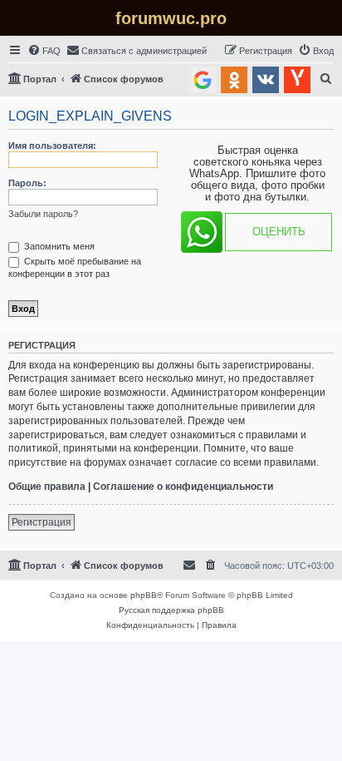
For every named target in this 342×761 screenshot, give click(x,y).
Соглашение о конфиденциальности (183, 486)
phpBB (143, 595)
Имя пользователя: (52, 146)
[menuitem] (44, 51)
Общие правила (47, 486)
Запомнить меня (58, 246)
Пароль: (27, 183)
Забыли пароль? (43, 214)
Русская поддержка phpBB (171, 610)
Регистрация (41, 522)
